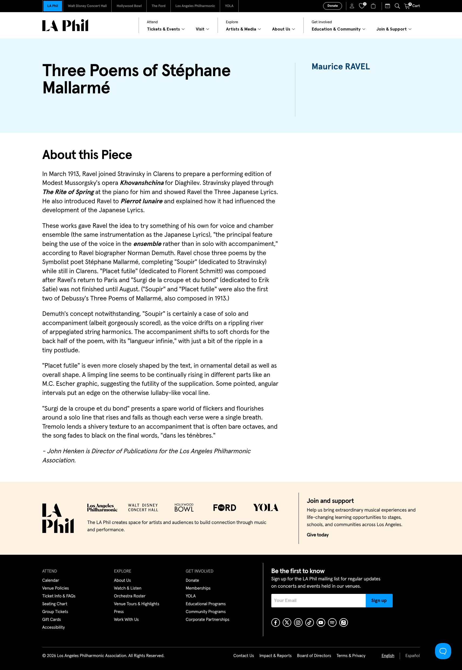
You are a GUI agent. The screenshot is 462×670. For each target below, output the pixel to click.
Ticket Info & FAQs (59, 596)
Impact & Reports (275, 656)
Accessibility (53, 627)
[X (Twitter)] (287, 622)
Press (119, 612)
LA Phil (52, 6)
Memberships (198, 588)
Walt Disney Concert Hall (87, 6)
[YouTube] (321, 622)
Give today (318, 535)
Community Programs (206, 612)
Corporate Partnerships (208, 620)
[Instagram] (298, 622)
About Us (122, 580)
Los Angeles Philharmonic (195, 6)
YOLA (229, 6)
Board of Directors (314, 656)
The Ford (158, 6)
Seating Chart (54, 604)
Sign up (379, 600)
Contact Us (243, 656)
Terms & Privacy (350, 656)
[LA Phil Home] (65, 25)
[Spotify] (332, 622)
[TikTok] (309, 622)
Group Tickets (55, 612)
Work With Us (126, 620)
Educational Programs (206, 604)
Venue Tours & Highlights (136, 604)
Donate (332, 6)
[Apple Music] (343, 622)
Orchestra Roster (130, 596)
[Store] (374, 6)
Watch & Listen (128, 588)
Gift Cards (51, 620)
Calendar (50, 580)
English (388, 656)
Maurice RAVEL (341, 67)
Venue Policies (55, 588)
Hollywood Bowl (129, 6)
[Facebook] (275, 622)
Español (412, 656)
